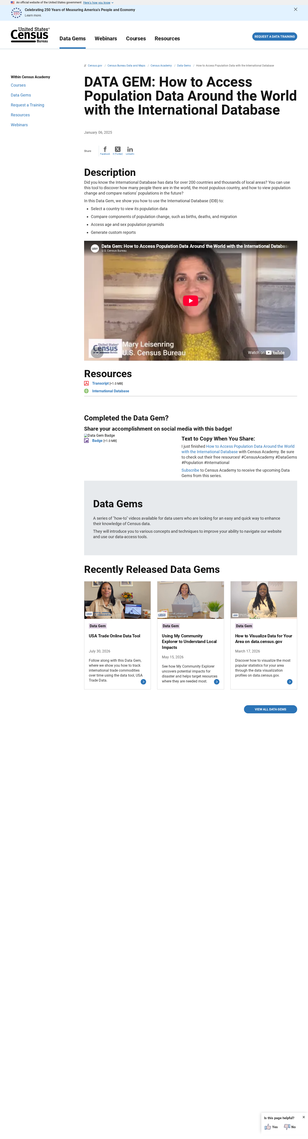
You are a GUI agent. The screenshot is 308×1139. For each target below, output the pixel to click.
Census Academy (161, 65)
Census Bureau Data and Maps (127, 65)
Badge (97, 441)
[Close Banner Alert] (295, 13)
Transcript (100, 383)
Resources (167, 38)
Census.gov (95, 65)
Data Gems (73, 38)
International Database (110, 391)
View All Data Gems (270, 709)
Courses (136, 38)
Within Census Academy (30, 77)
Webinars (106, 38)
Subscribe (190, 470)
